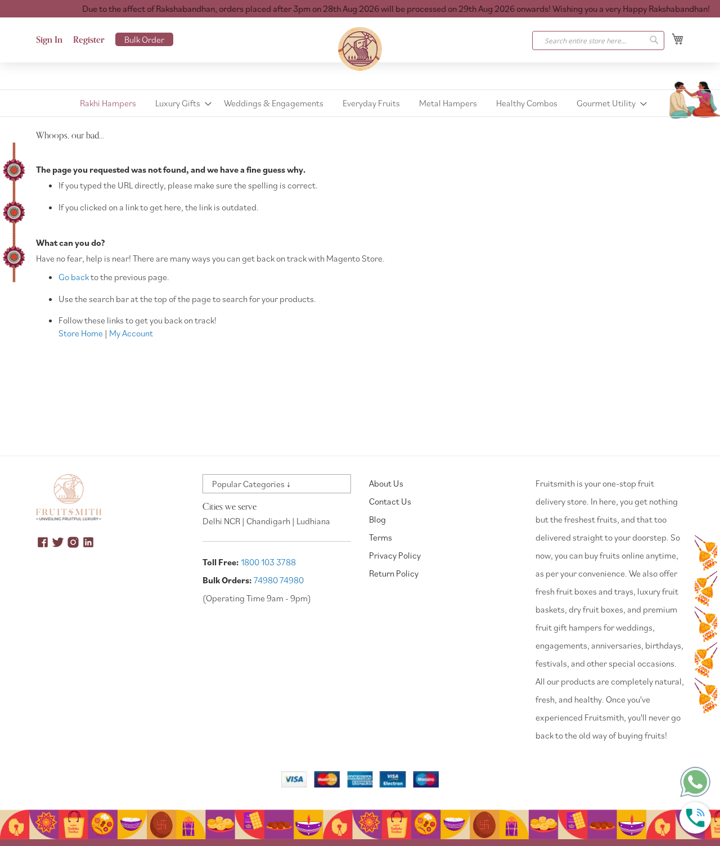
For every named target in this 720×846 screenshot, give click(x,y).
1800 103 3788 (268, 562)
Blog (377, 519)
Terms (380, 537)
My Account (131, 333)
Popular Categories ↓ (251, 483)
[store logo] (360, 48)
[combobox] (598, 40)
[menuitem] (108, 103)
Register (89, 40)
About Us (386, 483)
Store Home (80, 333)
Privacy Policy (395, 555)
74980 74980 (279, 580)
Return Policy (393, 573)
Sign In (49, 40)
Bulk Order (144, 39)
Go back (73, 276)
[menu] (360, 103)
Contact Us (390, 501)
